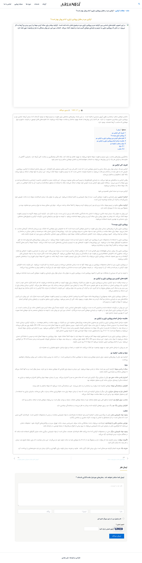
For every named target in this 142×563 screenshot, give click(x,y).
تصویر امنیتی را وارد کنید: (106, 529)
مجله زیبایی (18, 4)
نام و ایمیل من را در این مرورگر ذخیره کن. (109, 519)
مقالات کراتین (120, 10)
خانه (127, 10)
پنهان (118, 130)
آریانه (44, 4)
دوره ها (28, 4)
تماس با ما (7, 4)
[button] (139, 4)
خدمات (36, 4)
